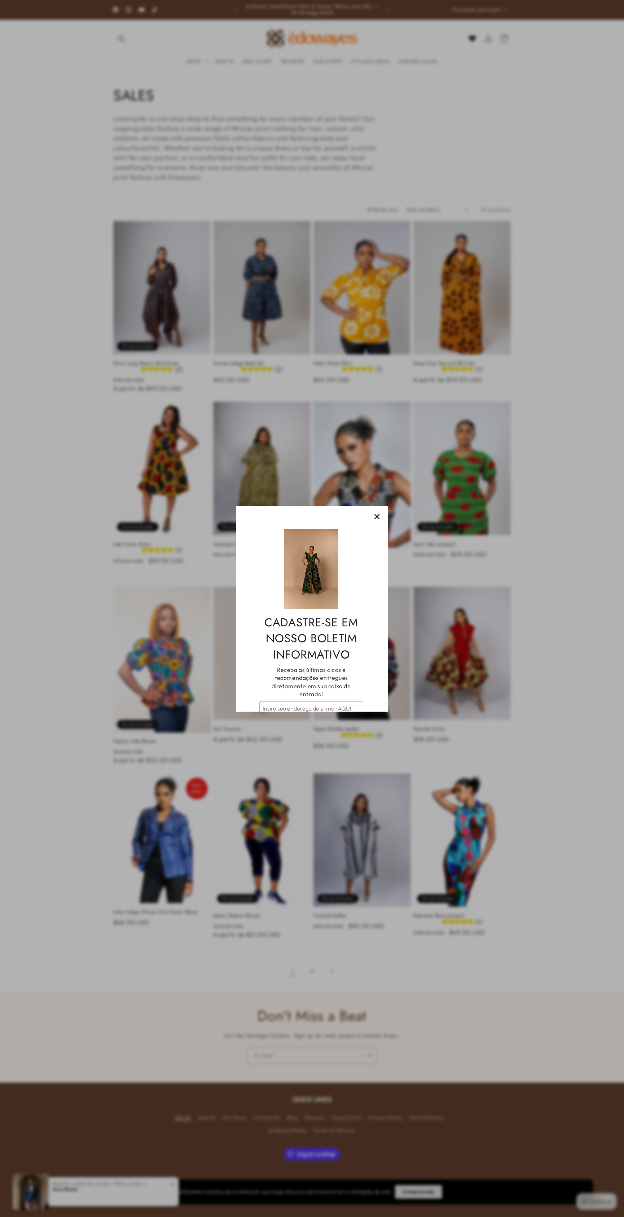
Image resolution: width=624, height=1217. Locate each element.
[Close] (377, 517)
